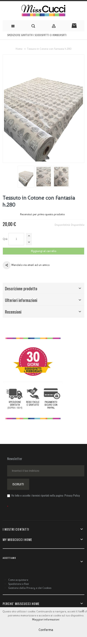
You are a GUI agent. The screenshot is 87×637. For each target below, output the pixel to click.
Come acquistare (18, 579)
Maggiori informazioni (45, 619)
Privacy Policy (72, 495)
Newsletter (14, 458)
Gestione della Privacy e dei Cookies (29, 588)
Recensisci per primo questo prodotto (42, 214)
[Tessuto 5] (26, 176)
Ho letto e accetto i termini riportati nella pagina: (45, 495)
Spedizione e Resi (18, 583)
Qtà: (5, 239)
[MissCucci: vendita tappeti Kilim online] (43, 10)
